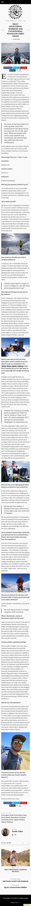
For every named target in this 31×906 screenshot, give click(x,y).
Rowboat (22, 817)
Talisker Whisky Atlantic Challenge (12, 366)
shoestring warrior (7, 820)
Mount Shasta (5, 817)
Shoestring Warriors (11, 20)
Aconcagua (5, 815)
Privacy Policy (24, 898)
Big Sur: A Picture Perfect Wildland (15, 886)
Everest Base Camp (20, 815)
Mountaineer (15, 817)
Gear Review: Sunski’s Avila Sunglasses (15, 880)
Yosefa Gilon (16, 39)
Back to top (14, 902)
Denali (11, 815)
